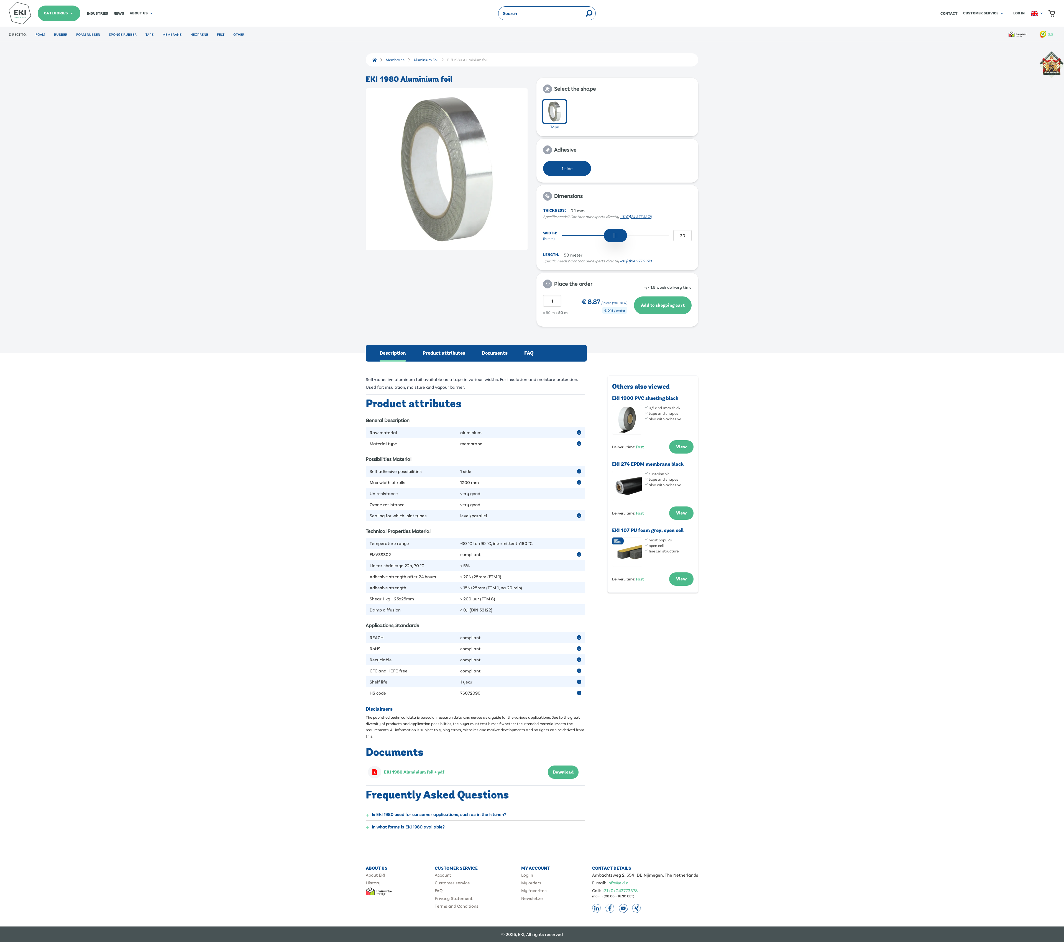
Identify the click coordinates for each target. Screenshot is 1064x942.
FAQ (529, 353)
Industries (97, 13)
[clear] (582, 13)
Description (393, 353)
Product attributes (444, 353)
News (119, 13)
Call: (596, 890)
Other (238, 34)
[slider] (615, 235)
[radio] (554, 111)
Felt (220, 34)
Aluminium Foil (425, 59)
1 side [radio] (567, 168)
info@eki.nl (618, 882)
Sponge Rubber (123, 34)
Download (563, 772)
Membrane (171, 34)
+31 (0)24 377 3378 (635, 216)
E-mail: (599, 882)
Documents (495, 353)
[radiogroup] (617, 115)
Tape (149, 34)
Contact (949, 13)
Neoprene (199, 34)
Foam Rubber (88, 34)
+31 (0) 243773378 (620, 890)
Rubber (60, 34)
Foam (40, 34)
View (681, 447)
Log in (1019, 13)
